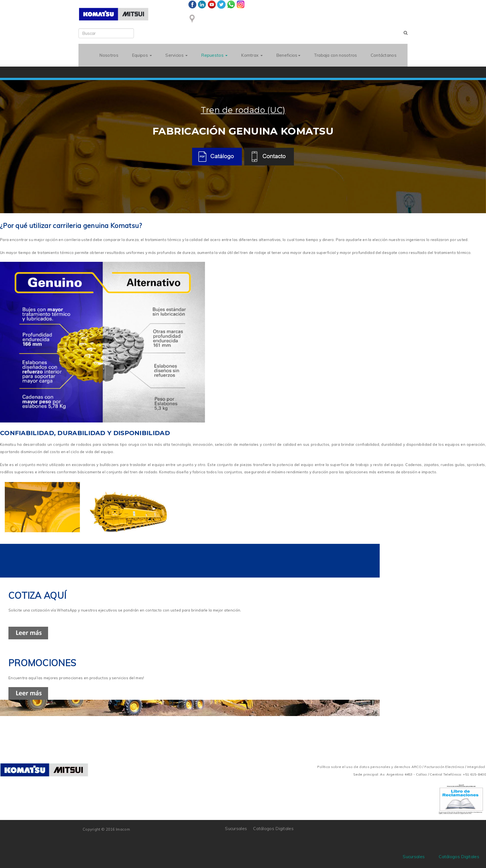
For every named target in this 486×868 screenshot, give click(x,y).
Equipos (140, 55)
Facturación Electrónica (444, 767)
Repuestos (213, 55)
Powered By (377, 833)
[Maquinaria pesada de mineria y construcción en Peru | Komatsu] (113, 14)
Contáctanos (384, 55)
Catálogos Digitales (273, 828)
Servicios (175, 55)
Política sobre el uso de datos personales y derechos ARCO (369, 767)
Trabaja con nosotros (335, 55)
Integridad (476, 767)
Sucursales (236, 828)
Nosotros (108, 55)
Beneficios (287, 55)
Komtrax (250, 55)
